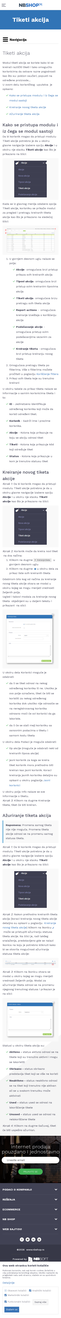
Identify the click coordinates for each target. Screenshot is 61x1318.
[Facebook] (22, 1239)
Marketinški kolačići (18, 1295)
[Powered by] (38, 1259)
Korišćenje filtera (47, 374)
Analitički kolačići (41, 1290)
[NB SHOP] (30, 5)
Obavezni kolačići (17, 1290)
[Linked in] (33, 1239)
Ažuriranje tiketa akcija (24, 114)
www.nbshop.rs (35, 1249)
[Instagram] (28, 1239)
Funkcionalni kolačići (19, 1301)
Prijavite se (30, 1171)
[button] (15, 39)
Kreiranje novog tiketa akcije (27, 107)
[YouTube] (39, 1239)
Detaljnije (9, 1282)
